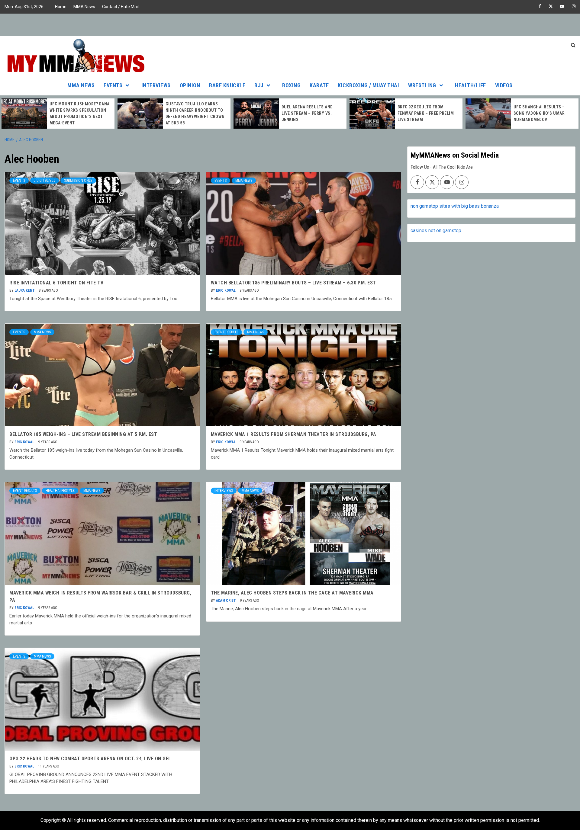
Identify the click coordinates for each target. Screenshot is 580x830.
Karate (319, 85)
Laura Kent (25, 290)
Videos (504, 85)
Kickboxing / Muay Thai (368, 85)
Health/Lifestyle (60, 491)
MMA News (84, 6)
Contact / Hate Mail (120, 6)
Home (60, 6)
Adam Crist (226, 600)
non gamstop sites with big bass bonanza (455, 206)
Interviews (156, 85)
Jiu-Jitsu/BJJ (44, 180)
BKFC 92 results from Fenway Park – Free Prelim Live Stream (426, 113)
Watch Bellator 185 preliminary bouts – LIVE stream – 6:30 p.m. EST (293, 283)
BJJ (258, 85)
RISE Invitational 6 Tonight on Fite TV (56, 283)
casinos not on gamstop (436, 230)
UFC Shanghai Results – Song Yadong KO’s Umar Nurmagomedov (539, 113)
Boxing (291, 85)
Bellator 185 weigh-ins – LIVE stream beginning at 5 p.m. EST (83, 434)
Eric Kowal (226, 290)
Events (113, 85)
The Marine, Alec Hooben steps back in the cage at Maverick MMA (292, 593)
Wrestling (422, 85)
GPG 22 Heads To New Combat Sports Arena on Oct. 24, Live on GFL (90, 758)
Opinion (190, 85)
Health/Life (470, 85)
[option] (58, 113)
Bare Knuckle (227, 85)
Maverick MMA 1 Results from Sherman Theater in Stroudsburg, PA (293, 434)
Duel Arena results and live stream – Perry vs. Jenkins (307, 113)
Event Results (226, 332)
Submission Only (78, 180)
